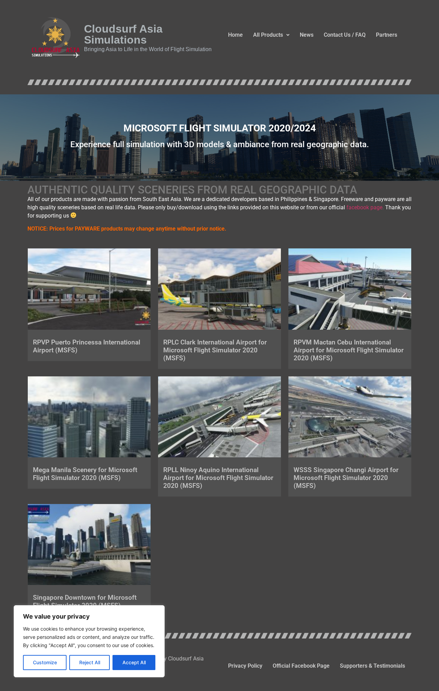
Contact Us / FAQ (345, 35)
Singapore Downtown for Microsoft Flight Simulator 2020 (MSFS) (85, 601)
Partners (386, 35)
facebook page (364, 207)
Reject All (89, 662)
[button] (271, 35)
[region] (89, 641)
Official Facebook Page (301, 666)
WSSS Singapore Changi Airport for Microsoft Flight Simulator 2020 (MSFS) (346, 478)
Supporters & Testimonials (372, 666)
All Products (268, 35)
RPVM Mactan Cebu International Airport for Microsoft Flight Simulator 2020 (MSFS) (349, 350)
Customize (45, 662)
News (306, 35)
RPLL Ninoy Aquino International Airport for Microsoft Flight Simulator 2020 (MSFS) (218, 478)
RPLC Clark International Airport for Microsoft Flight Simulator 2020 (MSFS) (215, 350)
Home (235, 35)
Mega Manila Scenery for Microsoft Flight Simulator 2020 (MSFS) (85, 474)
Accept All (134, 662)
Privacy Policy (245, 666)
